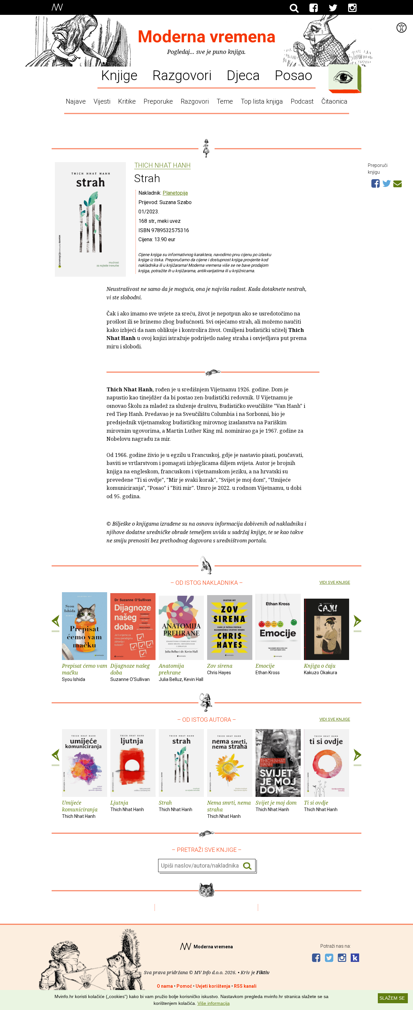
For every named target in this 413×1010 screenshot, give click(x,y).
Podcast (302, 101)
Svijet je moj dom (276, 805)
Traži (247, 865)
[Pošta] (397, 183)
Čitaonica (334, 101)
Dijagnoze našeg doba (130, 672)
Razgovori (182, 74)
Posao (293, 74)
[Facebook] (314, 8)
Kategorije (343, 77)
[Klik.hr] (355, 958)
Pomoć (184, 986)
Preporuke (158, 101)
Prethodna (55, 623)
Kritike (127, 101)
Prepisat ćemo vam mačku (84, 672)
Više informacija (213, 1003)
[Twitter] (333, 8)
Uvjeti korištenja (213, 986)
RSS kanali (245, 986)
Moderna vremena (207, 36)
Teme (225, 101)
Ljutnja (127, 805)
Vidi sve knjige (334, 582)
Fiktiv (262, 972)
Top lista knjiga (262, 101)
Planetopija (175, 193)
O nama (165, 986)
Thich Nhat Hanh (162, 165)
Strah (175, 805)
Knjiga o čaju (320, 668)
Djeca (243, 74)
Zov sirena (219, 668)
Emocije (268, 668)
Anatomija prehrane (181, 672)
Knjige (119, 74)
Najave (76, 101)
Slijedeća (357, 623)
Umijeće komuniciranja (79, 809)
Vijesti (102, 101)
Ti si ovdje (320, 805)
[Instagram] (352, 8)
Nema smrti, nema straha (229, 809)
